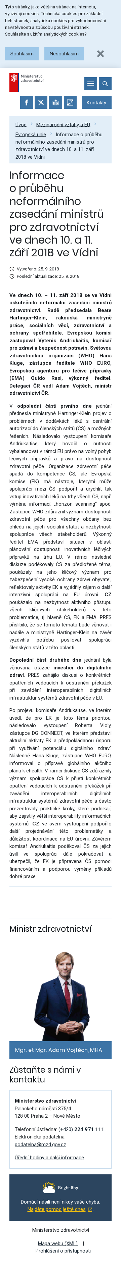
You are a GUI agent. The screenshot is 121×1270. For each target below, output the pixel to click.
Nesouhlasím (64, 54)
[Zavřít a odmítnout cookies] (100, 53)
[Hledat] (105, 83)
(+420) (81, 1129)
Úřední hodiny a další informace (49, 1158)
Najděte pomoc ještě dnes (57, 1209)
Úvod (21, 124)
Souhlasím (22, 54)
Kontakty (96, 103)
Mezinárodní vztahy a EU (63, 124)
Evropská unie (30, 134)
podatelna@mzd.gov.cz (40, 1144)
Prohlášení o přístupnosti (63, 1251)
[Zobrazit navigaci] (90, 83)
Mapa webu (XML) (58, 1243)
